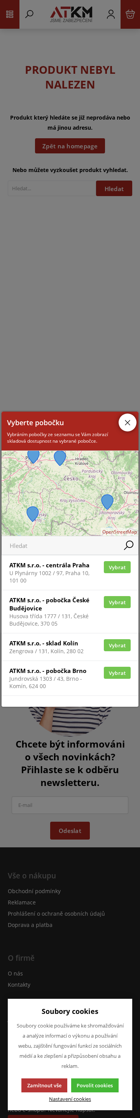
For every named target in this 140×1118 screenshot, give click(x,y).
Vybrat (117, 567)
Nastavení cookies (70, 1099)
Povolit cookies (95, 1085)
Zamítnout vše (44, 1085)
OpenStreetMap (119, 532)
